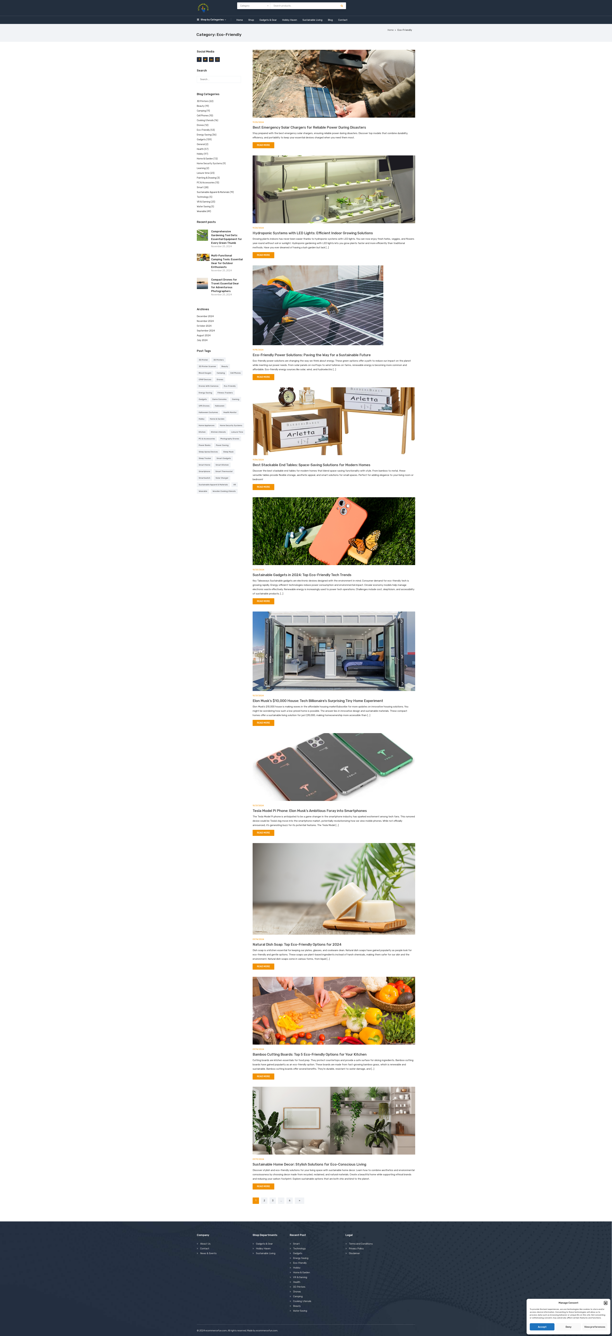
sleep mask (228, 452)
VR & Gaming (203, 201)
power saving (222, 445)
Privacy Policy (356, 1248)
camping (221, 373)
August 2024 (204, 335)
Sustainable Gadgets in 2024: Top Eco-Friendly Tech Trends (302, 575)
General (201, 144)
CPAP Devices (205, 379)
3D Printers (202, 101)
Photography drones (229, 439)
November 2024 (205, 321)
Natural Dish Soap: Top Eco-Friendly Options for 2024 (297, 944)
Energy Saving (204, 134)
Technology (203, 197)
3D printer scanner (207, 366)
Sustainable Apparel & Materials (213, 192)
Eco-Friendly (203, 130)
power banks (205, 445)
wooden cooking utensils (224, 491)
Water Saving (204, 206)
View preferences (594, 1326)
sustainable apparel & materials (213, 485)
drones (220, 379)
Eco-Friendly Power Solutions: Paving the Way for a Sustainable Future (312, 355)
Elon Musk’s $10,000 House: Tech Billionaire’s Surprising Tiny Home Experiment (318, 701)
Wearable (201, 211)
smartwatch (204, 478)
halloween (219, 406)
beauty (225, 366)
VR (234, 485)
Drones (200, 125)
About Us (205, 1243)
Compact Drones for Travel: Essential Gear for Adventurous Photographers (225, 285)
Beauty (200, 106)
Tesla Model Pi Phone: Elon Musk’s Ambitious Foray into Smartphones (310, 811)
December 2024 (205, 316)
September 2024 (206, 330)
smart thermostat (224, 471)
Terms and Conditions (361, 1243)
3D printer (203, 360)
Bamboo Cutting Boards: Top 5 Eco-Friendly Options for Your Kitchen (310, 1054)
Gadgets (201, 139)
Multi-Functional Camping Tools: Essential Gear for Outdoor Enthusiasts (227, 261)
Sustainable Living (312, 20)
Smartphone (204, 471)
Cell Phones (203, 115)
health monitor (230, 412)
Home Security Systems (209, 163)
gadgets (203, 399)
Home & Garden (205, 158)
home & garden (217, 419)
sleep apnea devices (208, 452)
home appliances (207, 425)
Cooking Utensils (205, 120)
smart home (204, 465)
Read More (263, 145)
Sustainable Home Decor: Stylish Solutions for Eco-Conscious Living (309, 1164)
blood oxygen (205, 373)
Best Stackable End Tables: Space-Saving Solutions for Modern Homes (311, 465)
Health (200, 149)
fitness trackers (225, 393)
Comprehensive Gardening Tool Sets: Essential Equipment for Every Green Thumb (226, 237)
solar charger (222, 478)
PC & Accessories (206, 182)
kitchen (202, 432)
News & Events (208, 1253)
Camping (201, 110)
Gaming (235, 399)
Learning (201, 168)
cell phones (235, 373)
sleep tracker (205, 458)
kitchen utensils (218, 432)
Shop (251, 20)
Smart (200, 187)
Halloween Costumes (208, 412)
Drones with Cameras (209, 386)
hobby (201, 419)
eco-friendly (230, 386)
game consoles (219, 399)
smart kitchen (222, 465)
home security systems (231, 425)
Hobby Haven (289, 20)
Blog (330, 20)
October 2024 (204, 326)
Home (239, 20)
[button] (605, 1302)
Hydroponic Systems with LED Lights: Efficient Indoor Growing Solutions (313, 233)
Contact (342, 20)
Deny (569, 1326)
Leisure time (203, 173)
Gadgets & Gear (268, 20)
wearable (203, 491)
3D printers (218, 360)
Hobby (200, 154)
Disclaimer (354, 1253)
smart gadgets (224, 458)
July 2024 (202, 340)
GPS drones (204, 406)
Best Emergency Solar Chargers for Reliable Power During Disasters (309, 127)
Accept (542, 1326)
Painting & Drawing (206, 177)
